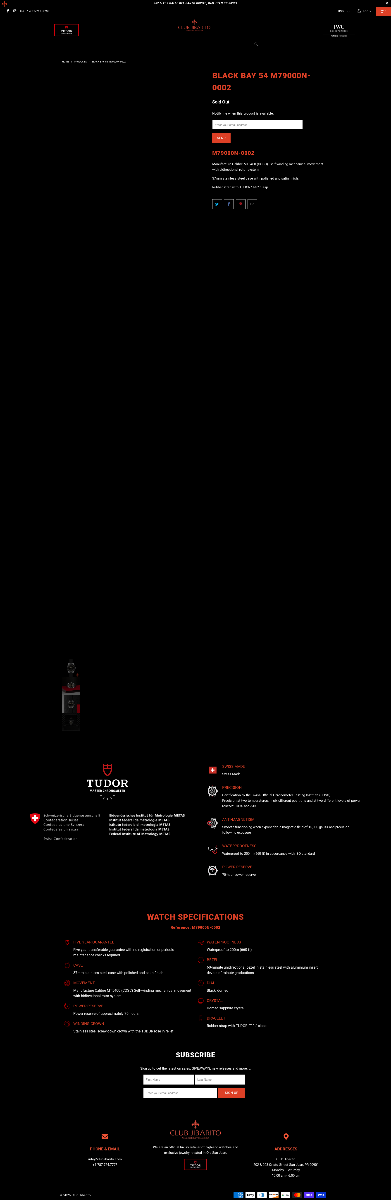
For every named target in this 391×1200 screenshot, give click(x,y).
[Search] (256, 44)
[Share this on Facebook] (229, 204)
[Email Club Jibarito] (22, 11)
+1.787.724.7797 (105, 1165)
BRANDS (158, 44)
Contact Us (217, 44)
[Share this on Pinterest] (241, 204)
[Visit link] (339, 30)
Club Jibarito (81, 1195)
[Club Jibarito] (66, 30)
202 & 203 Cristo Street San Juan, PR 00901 (286, 1165)
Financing (240, 44)
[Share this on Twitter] (217, 204)
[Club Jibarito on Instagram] (15, 11)
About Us (139, 44)
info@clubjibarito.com (105, 1159)
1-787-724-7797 (38, 11)
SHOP (177, 44)
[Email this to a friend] (252, 204)
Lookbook (194, 44)
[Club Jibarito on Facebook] (8, 11)
